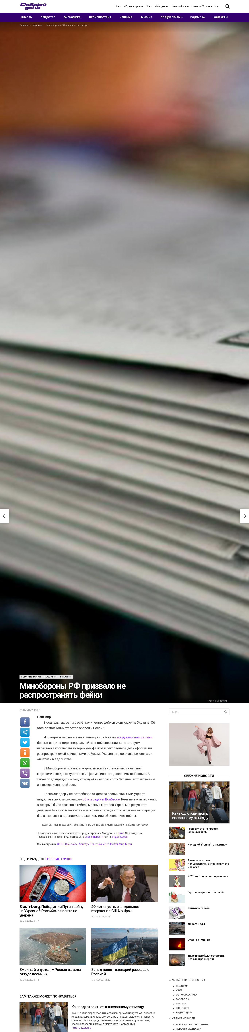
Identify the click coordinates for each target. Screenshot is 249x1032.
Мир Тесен (125, 844)
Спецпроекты (170, 17)
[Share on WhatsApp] (25, 762)
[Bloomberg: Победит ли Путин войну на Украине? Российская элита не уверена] (53, 883)
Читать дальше (81, 1027)
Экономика (72, 17)
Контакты (220, 17)
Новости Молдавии (157, 6)
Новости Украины (202, 6)
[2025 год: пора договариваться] (177, 881)
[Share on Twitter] (25, 742)
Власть (26, 17)
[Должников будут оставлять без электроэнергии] (177, 960)
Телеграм (96, 844)
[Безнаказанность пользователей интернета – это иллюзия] (177, 865)
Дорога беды (196, 924)
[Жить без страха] (177, 912)
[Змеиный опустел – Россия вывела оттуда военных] (53, 946)
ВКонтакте (182, 1008)
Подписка (197, 17)
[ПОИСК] (227, 6)
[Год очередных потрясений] (177, 897)
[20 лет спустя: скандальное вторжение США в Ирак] (124, 883)
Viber (106, 844)
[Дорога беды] (177, 928)
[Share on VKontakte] (25, 783)
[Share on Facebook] (25, 722)
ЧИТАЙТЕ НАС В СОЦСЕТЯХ (188, 980)
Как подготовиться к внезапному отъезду (107, 1006)
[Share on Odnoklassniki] (25, 752)
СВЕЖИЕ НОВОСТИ (183, 1018)
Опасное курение (199, 940)
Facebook (182, 999)
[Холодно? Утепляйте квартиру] (177, 849)
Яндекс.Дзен (120, 836)
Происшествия (100, 17)
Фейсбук (84, 844)
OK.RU (60, 844)
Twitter (114, 844)
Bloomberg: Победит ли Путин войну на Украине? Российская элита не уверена (51, 911)
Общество (48, 17)
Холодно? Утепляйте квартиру (207, 844)
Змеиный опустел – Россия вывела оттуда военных (50, 972)
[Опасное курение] (177, 944)
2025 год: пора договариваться (208, 876)
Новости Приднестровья (129, 6)
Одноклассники (186, 994)
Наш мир (126, 17)
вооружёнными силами (134, 737)
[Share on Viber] (25, 773)
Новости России (180, 6)
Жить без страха (198, 908)
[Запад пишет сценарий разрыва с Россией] (124, 946)
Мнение (146, 17)
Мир (217, 6)
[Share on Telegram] (25, 732)
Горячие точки (58, 859)
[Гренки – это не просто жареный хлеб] (177, 833)
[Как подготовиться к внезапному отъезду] (199, 802)
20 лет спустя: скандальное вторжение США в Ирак (115, 909)
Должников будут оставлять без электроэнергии (206, 957)
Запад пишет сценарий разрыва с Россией (120, 972)
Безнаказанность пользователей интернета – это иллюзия (208, 863)
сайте (121, 833)
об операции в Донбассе (101, 799)
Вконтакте (71, 844)
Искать (225, 712)
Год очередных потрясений (206, 892)
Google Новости (94, 836)
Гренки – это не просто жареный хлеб (203, 830)
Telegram (182, 986)
